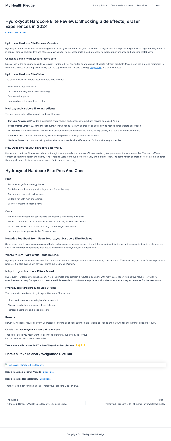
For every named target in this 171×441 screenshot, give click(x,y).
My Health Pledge (20, 5)
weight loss (95, 67)
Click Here (48, 372)
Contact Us (158, 5)
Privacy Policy (100, 5)
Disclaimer (142, 5)
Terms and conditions (122, 5)
